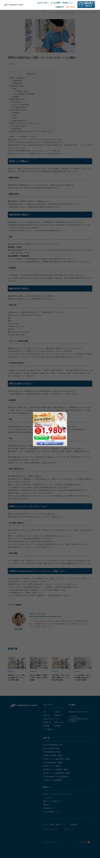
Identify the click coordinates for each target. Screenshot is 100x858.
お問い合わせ (70, 7)
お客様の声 (60, 7)
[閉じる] (67, 412)
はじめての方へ (43, 3)
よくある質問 (56, 3)
